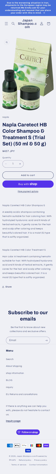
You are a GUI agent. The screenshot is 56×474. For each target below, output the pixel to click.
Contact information (38, 465)
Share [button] (8, 287)
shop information (15, 373)
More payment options (28, 191)
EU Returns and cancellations (21, 394)
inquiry (9, 387)
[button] (6, 23)
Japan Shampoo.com (26, 456)
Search (10, 359)
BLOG (9, 380)
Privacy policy (40, 460)
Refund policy (25, 460)
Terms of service (18, 465)
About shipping (14, 366)
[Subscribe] (46, 340)
